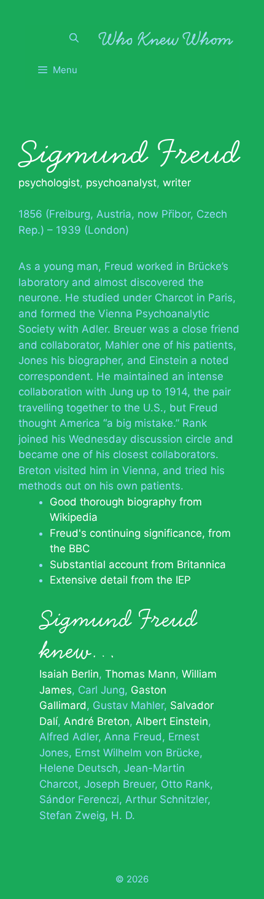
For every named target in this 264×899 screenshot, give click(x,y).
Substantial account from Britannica (138, 564)
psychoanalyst (121, 182)
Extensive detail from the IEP (120, 580)
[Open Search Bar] (74, 38)
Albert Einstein (172, 721)
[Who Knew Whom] (165, 38)
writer (177, 182)
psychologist (49, 182)
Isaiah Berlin (69, 674)
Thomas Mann (140, 674)
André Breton (97, 721)
